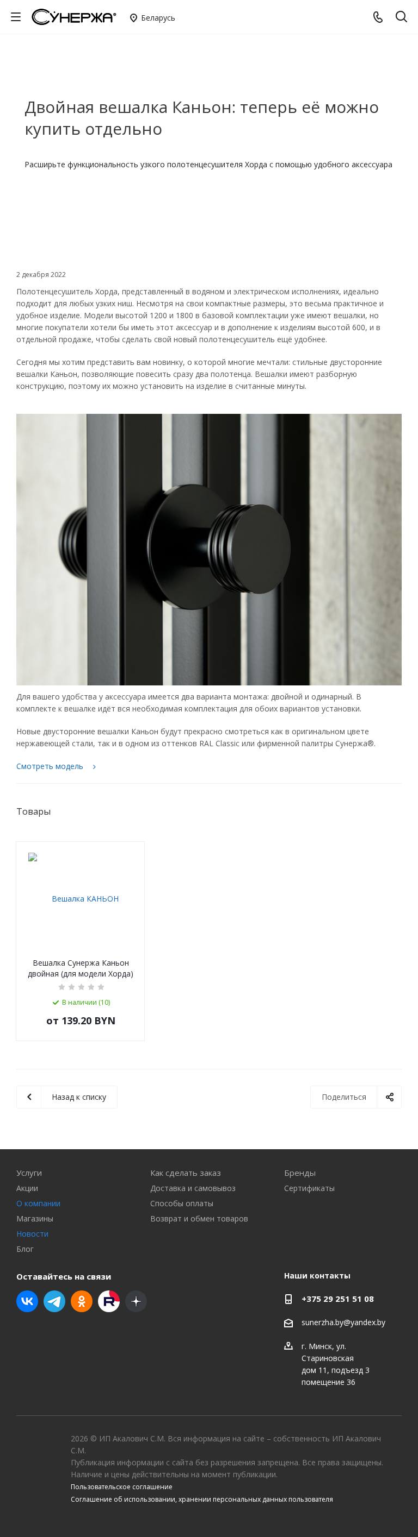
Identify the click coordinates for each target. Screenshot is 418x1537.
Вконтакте (27, 1301)
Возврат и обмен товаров (199, 1218)
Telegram (54, 1301)
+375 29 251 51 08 (338, 1298)
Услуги (29, 1172)
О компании (38, 1203)
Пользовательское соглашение (122, 1486)
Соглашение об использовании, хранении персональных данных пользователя (202, 1499)
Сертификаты (309, 1188)
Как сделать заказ (185, 1172)
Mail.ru (109, 1301)
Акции (27, 1188)
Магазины (34, 1218)
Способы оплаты (181, 1203)
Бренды (300, 1172)
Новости (32, 1234)
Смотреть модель (50, 766)
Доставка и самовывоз (193, 1188)
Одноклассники (82, 1301)
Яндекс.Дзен (136, 1301)
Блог (25, 1249)
